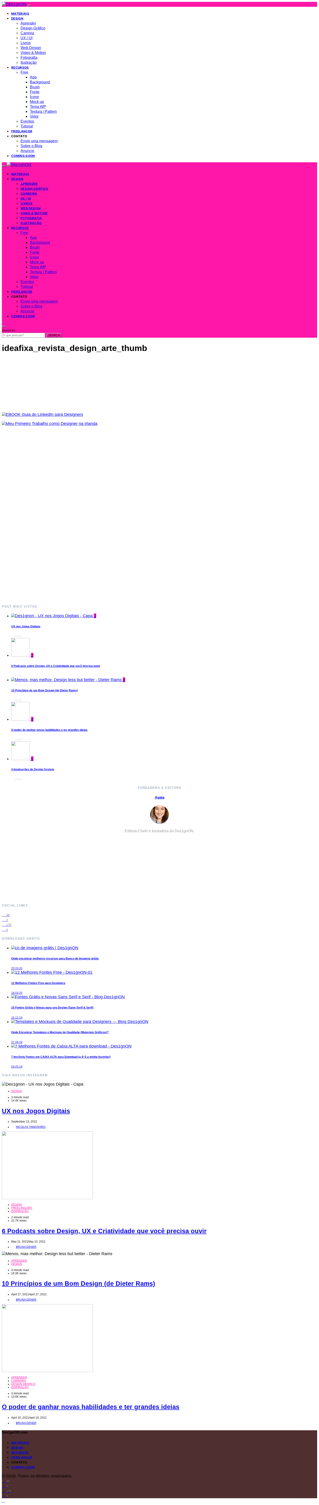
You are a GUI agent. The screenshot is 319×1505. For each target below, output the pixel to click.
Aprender (28, 23)
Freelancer (21, 131)
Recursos (20, 67)
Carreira (27, 33)
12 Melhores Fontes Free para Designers (38, 983)
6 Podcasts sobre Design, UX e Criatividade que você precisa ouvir (55, 666)
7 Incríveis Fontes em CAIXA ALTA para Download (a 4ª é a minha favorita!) (60, 1057)
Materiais (20, 13)
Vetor (34, 116)
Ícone (34, 97)
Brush (35, 87)
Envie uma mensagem (39, 141)
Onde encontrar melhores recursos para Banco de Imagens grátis (55, 958)
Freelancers (21, 1208)
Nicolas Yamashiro (31, 1127)
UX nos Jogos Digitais (25, 626)
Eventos (27, 121)
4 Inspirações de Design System (32, 769)
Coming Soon (23, 156)
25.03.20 (16, 968)
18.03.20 (16, 993)
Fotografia (29, 58)
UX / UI (26, 38)
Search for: (9, 330)
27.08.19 (16, 1042)
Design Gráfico (33, 28)
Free (24, 72)
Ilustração (29, 62)
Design (17, 18)
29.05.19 (16, 1066)
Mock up (37, 102)
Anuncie (27, 151)
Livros (26, 43)
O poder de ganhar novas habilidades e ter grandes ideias (49, 730)
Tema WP (38, 107)
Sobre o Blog (31, 146)
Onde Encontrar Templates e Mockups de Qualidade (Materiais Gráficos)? (60, 1032)
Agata (159, 797)
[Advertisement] (142, 515)
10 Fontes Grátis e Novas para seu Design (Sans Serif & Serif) (52, 1007)
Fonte (34, 92)
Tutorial (27, 126)
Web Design (31, 48)
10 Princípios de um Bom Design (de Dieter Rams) (44, 690)
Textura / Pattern (43, 111)
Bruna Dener (26, 1247)
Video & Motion (33, 53)
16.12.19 (16, 1017)
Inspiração (19, 1211)
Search (54, 335)
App (33, 77)
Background (40, 82)
